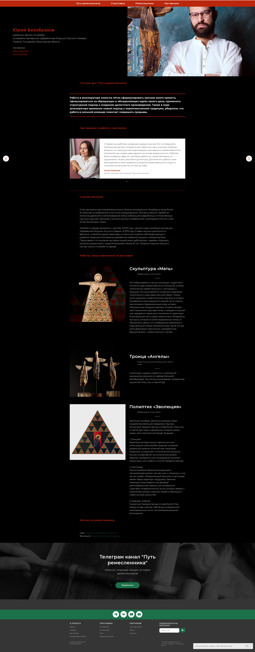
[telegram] (116, 614)
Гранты (131, 630)
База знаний (74, 633)
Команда (73, 630)
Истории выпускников (78, 636)
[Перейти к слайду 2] (128, 181)
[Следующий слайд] (249, 159)
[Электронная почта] (139, 614)
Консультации (105, 630)
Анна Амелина (112, 170)
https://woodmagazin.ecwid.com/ (101, 533)
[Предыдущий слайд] (6, 159)
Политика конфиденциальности (170, 642)
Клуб (101, 633)
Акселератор (104, 627)
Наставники (171, 3)
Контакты (132, 633)
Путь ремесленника (88, 3)
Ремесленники (144, 3)
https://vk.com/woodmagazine (105, 536)
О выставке (118, 3)
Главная (72, 627)
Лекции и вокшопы (107, 636)
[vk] (123, 614)
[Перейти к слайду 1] (126, 181)
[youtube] (131, 614)
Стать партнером (135, 627)
